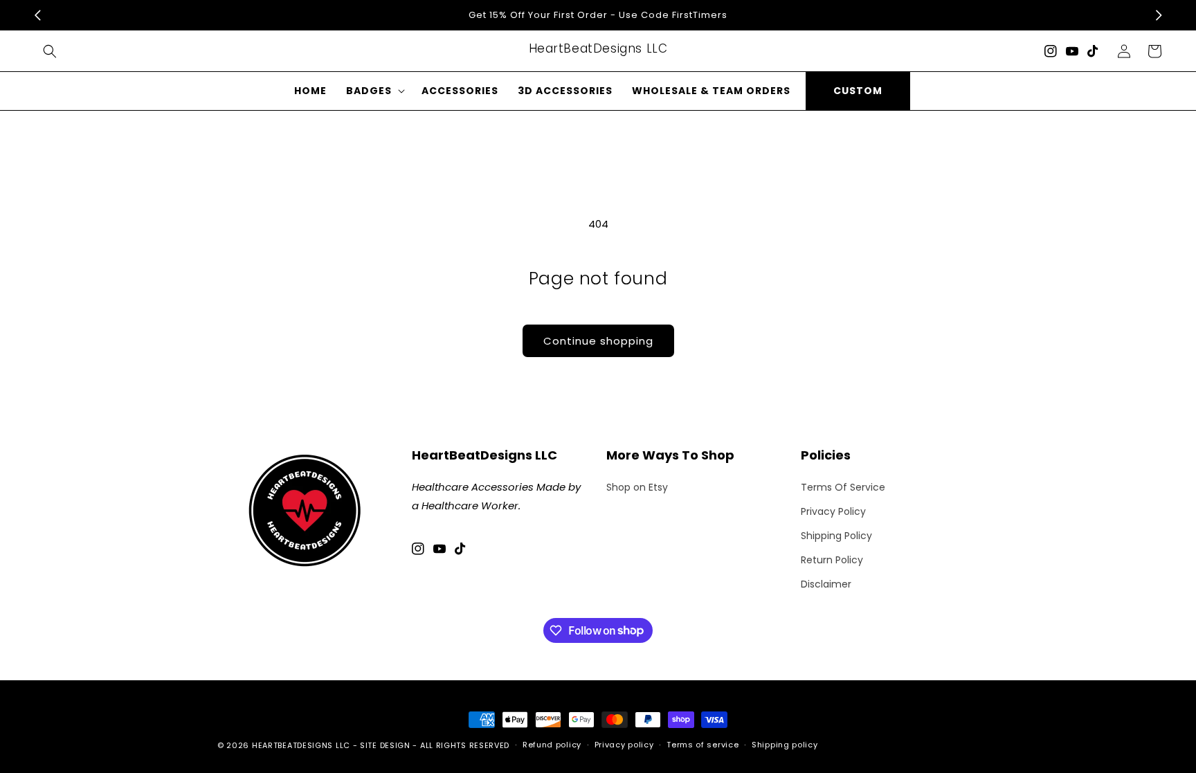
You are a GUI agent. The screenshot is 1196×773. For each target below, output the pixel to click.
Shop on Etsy (637, 487)
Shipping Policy (836, 536)
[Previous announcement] (37, 15)
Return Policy (832, 560)
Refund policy (552, 744)
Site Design (385, 745)
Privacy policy (624, 744)
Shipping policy (785, 744)
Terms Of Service (843, 487)
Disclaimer (826, 584)
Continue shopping (598, 341)
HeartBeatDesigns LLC (301, 745)
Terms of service (703, 744)
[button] (50, 51)
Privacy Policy (833, 511)
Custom (857, 91)
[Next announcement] (1158, 15)
